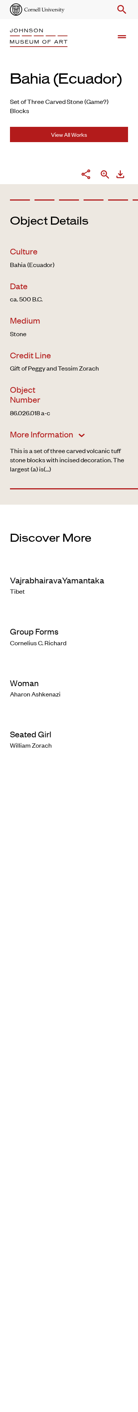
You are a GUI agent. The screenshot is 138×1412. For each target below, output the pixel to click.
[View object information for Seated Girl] (69, 718)
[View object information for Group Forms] (69, 615)
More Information (42, 434)
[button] (120, 9)
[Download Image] (120, 175)
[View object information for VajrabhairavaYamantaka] (69, 564)
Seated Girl (30, 734)
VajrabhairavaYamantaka (57, 580)
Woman (24, 682)
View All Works (69, 134)
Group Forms (34, 631)
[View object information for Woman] (69, 667)
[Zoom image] (105, 175)
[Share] (86, 175)
